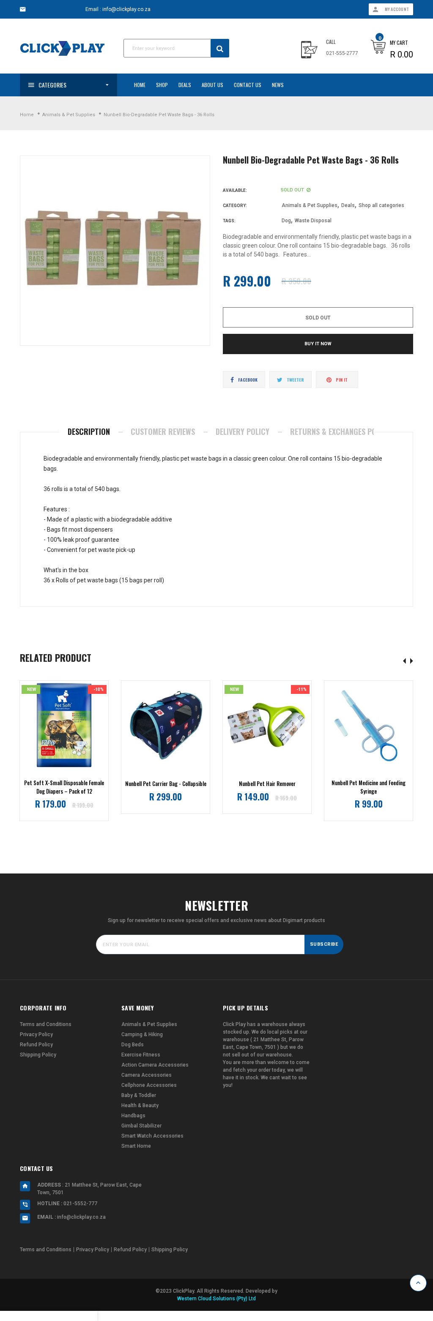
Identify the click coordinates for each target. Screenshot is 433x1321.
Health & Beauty (140, 1105)
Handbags (133, 1116)
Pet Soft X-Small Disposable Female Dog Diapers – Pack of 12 (64, 787)
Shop (162, 84)
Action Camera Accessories (155, 1065)
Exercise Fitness (140, 1055)
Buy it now (318, 344)
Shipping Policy (38, 1055)
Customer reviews (163, 431)
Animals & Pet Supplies (309, 205)
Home (139, 84)
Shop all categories (381, 205)
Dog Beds (132, 1045)
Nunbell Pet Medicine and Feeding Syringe (369, 787)
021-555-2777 (342, 53)
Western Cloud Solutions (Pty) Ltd (216, 1299)
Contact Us (247, 84)
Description (89, 431)
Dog (286, 221)
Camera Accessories (146, 1075)
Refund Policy (36, 1045)
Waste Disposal (313, 221)
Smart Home (136, 1146)
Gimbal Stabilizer (141, 1126)
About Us (212, 84)
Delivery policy (242, 431)
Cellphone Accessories (149, 1085)
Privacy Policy (36, 1034)
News (278, 84)
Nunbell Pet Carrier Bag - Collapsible (165, 784)
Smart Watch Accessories (152, 1136)
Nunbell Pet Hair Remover (267, 784)
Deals (184, 84)
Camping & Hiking (142, 1034)
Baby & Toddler (138, 1095)
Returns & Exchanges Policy (340, 431)
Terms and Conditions (45, 1024)
